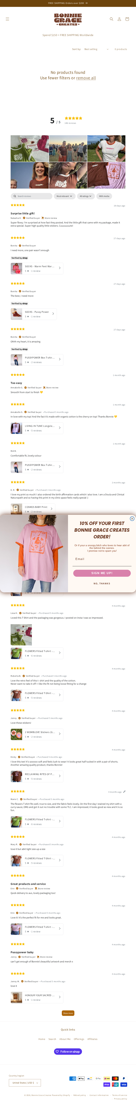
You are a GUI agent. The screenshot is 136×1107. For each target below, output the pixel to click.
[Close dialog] (132, 519)
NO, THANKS (102, 583)
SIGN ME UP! (101, 573)
